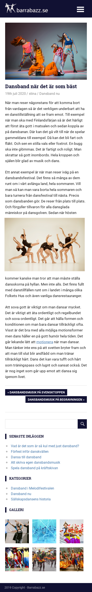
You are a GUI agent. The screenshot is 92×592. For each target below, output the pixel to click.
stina (32, 94)
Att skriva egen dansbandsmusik (35, 462)
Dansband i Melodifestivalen (32, 488)
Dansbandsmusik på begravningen (55, 400)
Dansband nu (49, 94)
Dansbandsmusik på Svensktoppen (37, 393)
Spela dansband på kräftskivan (34, 468)
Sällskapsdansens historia (31, 499)
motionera (44, 342)
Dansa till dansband (26, 457)
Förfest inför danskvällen (30, 452)
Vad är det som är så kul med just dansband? (45, 446)
